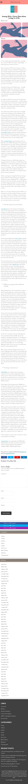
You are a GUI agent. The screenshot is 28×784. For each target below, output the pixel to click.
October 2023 (4, 578)
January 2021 (4, 657)
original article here (9, 453)
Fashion (3, 541)
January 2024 (4, 571)
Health (2, 545)
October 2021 (4, 636)
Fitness (3, 38)
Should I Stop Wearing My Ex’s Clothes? (10, 764)
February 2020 (4, 683)
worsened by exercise (6, 132)
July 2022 (3, 614)
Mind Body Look (15, 2)
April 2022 (3, 621)
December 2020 (4, 660)
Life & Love (4, 548)
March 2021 (4, 652)
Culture (3, 538)
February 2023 (4, 598)
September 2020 (5, 667)
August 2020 (4, 669)
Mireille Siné (16, 264)
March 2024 (4, 567)
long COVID (18, 238)
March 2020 (4, 681)
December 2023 (4, 574)
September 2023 (5, 581)
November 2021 (5, 633)
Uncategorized (4, 555)
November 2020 (5, 662)
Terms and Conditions (6, 713)
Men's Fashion (4, 550)
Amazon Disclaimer (5, 711)
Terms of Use (20, 776)
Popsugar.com (23, 452)
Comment (3, 474)
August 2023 (4, 583)
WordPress (11, 780)
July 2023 (3, 586)
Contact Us (3, 706)
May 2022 (3, 619)
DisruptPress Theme (18, 780)
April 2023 (3, 593)
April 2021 (3, 650)
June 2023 (3, 588)
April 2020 (3, 679)
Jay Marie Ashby (8, 141)
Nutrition (3, 553)
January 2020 (4, 686)
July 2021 (3, 643)
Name (3, 491)
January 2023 (4, 600)
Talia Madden (4, 372)
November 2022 (5, 605)
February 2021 (4, 655)
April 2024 (3, 564)
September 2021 (5, 638)
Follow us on (9, 523)
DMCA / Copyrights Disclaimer (8, 716)
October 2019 (4, 693)
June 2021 (3, 645)
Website (3, 505)
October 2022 (4, 607)
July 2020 (3, 671)
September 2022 (5, 609)
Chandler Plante (4, 441)
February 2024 (4, 569)
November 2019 (5, 691)
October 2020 (4, 664)
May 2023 (3, 590)
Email (2, 498)
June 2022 (3, 617)
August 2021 (4, 640)
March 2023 (4, 595)
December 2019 (4, 688)
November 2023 (5, 576)
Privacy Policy (4, 718)
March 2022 (4, 624)
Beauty (3, 536)
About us (3, 709)
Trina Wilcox (4, 209)
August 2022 (4, 612)
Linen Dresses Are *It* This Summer (9, 766)
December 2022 (4, 602)
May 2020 (3, 676)
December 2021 (4, 631)
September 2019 (5, 695)
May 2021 (3, 648)
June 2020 (3, 674)
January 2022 (4, 629)
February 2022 (4, 626)
